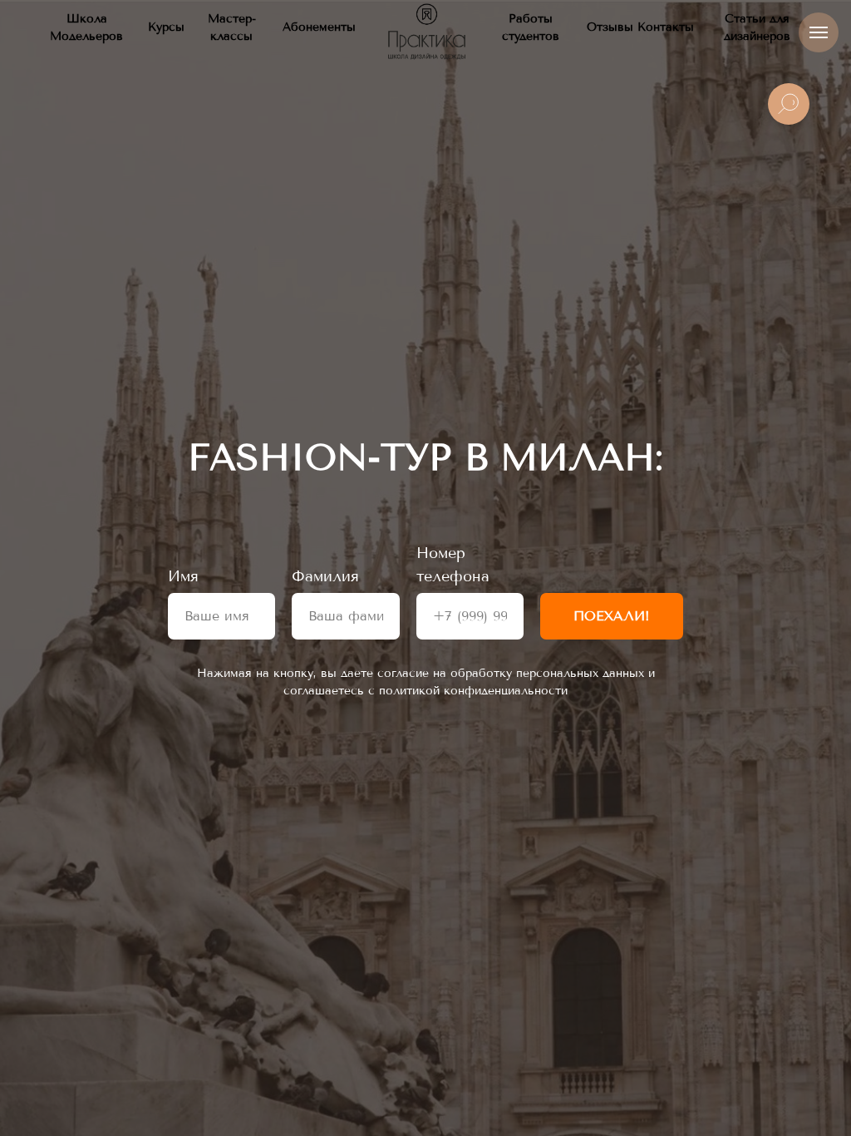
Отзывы (610, 27)
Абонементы (319, 27)
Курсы (166, 27)
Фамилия (325, 576)
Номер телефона (452, 564)
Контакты (665, 27)
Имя (183, 576)
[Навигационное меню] (818, 32)
